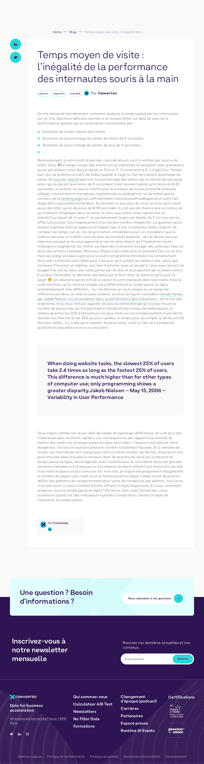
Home (57, 32)
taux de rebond (65, 179)
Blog (73, 32)
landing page (71, 198)
